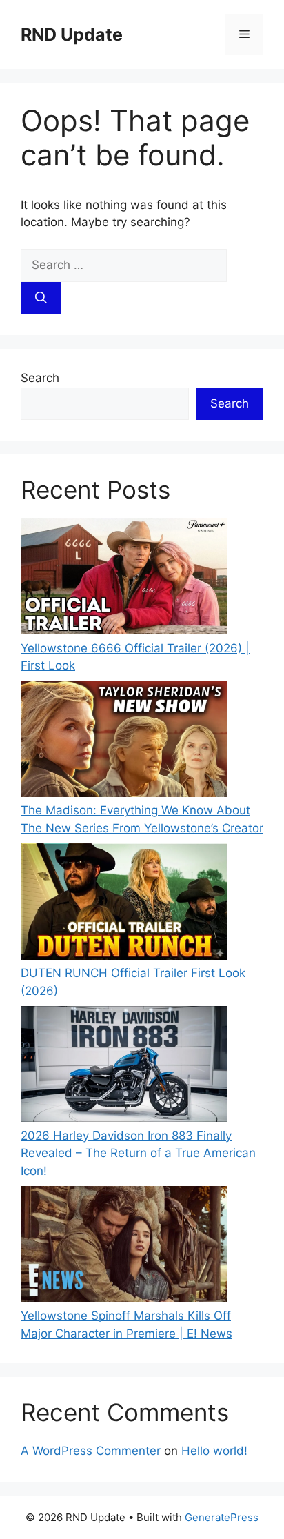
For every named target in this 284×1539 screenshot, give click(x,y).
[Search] (41, 298)
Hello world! (214, 1451)
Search (40, 378)
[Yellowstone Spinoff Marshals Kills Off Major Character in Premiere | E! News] (124, 1246)
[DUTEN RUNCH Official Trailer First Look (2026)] (124, 904)
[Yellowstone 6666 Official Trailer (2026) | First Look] (124, 578)
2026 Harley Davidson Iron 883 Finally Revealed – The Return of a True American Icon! (138, 1153)
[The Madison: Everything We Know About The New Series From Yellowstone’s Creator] (124, 741)
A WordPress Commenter (91, 1451)
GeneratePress (221, 1517)
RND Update (72, 34)
